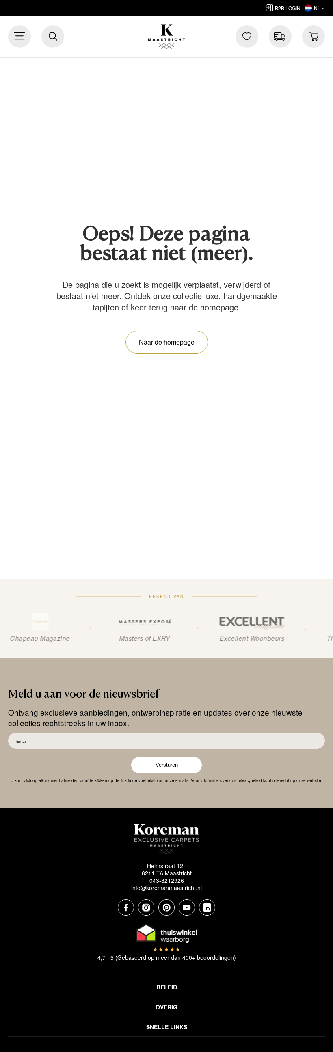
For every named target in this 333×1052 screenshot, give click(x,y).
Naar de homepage (167, 342)
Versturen (167, 765)
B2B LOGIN (288, 7)
